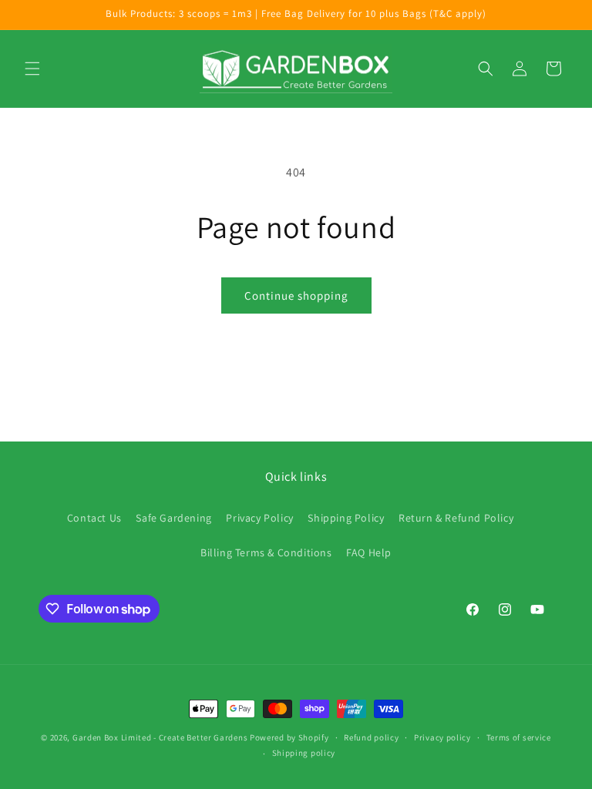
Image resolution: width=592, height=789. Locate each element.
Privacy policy (442, 737)
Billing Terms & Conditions (266, 552)
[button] (32, 69)
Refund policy (371, 737)
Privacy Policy (259, 518)
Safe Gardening (173, 518)
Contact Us (94, 518)
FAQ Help (369, 552)
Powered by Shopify (289, 737)
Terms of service (518, 737)
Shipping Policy (346, 518)
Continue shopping (296, 295)
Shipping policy (304, 752)
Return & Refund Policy (456, 518)
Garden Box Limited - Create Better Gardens (159, 737)
